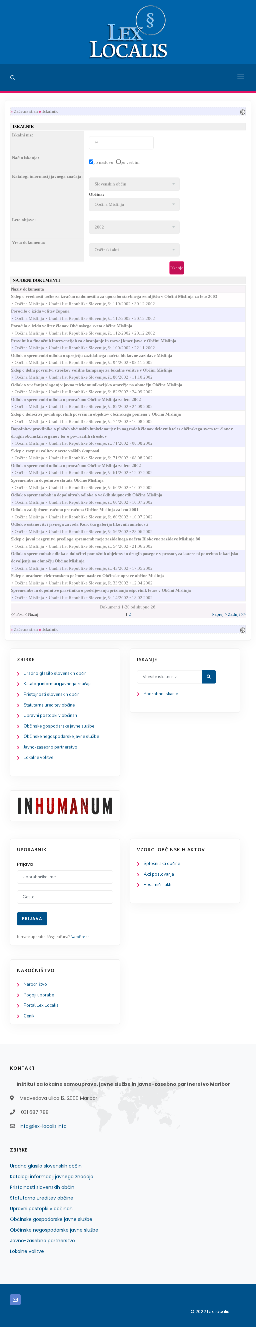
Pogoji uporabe (39, 995)
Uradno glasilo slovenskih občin (55, 674)
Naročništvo (35, 984)
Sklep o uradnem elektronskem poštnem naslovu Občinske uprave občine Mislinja (93, 575)
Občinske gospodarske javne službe (59, 726)
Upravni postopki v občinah (50, 716)
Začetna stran (26, 111)
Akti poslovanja (159, 874)
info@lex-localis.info (43, 1126)
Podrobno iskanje (161, 694)
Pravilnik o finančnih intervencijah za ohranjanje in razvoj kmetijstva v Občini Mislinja (99, 340)
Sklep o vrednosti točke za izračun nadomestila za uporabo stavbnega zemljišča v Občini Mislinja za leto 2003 (120, 296)
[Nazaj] (242, 111)
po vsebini (130, 162)
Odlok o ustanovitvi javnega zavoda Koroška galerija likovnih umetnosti (85, 524)
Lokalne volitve (38, 758)
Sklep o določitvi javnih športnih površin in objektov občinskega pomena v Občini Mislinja (102, 414)
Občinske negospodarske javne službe (61, 737)
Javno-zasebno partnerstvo (50, 747)
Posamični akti (157, 885)
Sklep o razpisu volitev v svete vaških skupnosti (61, 450)
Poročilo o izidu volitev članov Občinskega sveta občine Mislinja (77, 325)
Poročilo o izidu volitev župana (46, 311)
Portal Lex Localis (41, 1005)
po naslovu (103, 162)
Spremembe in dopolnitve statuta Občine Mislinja (63, 480)
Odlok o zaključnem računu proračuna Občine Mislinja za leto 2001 (81, 509)
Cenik (29, 1016)
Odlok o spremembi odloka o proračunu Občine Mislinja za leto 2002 (82, 399)
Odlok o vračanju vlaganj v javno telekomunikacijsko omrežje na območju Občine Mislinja (102, 384)
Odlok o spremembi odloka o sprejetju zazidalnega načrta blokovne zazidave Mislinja (97, 355)
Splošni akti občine (162, 864)
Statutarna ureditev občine (49, 705)
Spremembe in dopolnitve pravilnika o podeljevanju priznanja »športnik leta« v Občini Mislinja (107, 590)
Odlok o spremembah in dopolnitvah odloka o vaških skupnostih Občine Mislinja (92, 494)
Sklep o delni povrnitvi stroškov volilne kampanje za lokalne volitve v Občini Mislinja (97, 370)
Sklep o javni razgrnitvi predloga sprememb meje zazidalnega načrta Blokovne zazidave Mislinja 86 (111, 538)
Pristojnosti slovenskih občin (52, 695)
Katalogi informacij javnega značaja (58, 684)
